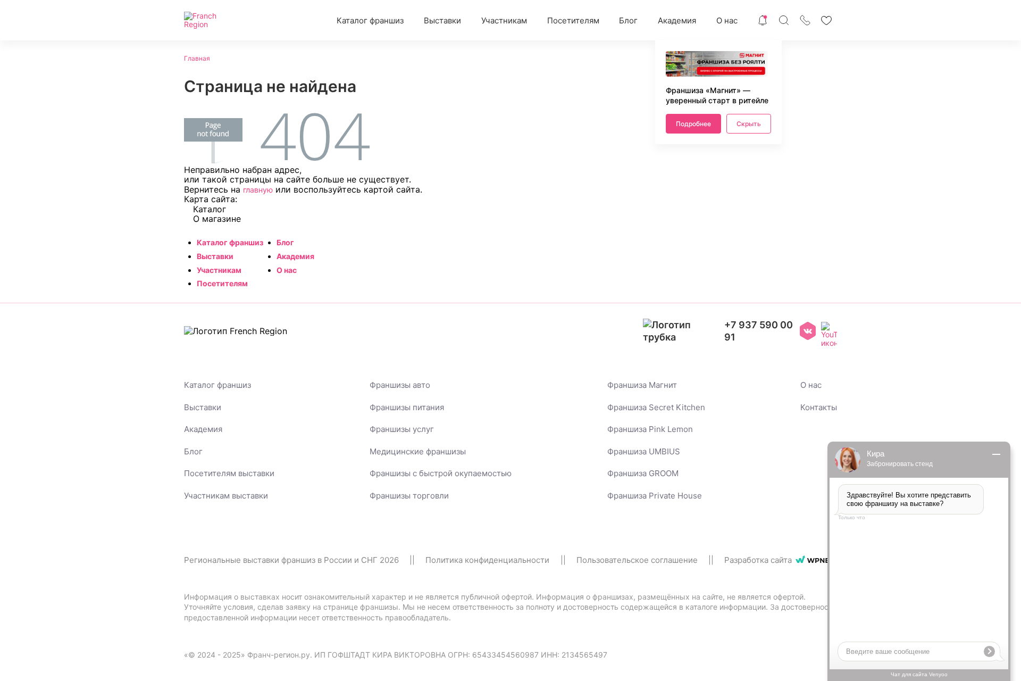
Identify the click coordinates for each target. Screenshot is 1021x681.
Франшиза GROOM (643, 473)
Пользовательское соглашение (637, 559)
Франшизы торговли (409, 496)
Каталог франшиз (370, 20)
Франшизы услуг (402, 429)
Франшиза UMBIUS (643, 451)
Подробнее (693, 124)
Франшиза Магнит (642, 385)
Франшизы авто (400, 385)
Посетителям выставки (229, 473)
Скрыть (749, 124)
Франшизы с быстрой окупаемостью (441, 473)
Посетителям (573, 20)
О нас (727, 20)
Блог (628, 20)
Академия (677, 20)
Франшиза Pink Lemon (650, 429)
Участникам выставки (226, 496)
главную (258, 189)
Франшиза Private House (654, 496)
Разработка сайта (758, 559)
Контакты (818, 407)
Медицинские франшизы (418, 451)
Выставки (442, 20)
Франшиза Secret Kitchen (656, 407)
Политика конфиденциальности (487, 559)
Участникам (504, 20)
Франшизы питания (407, 407)
